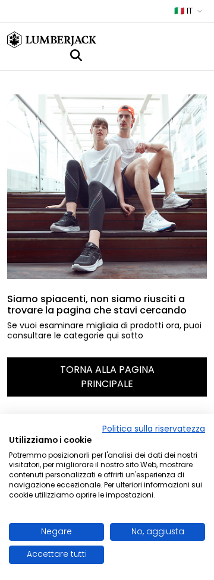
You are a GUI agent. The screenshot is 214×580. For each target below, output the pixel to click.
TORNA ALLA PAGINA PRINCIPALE (107, 377)
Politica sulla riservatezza (153, 429)
